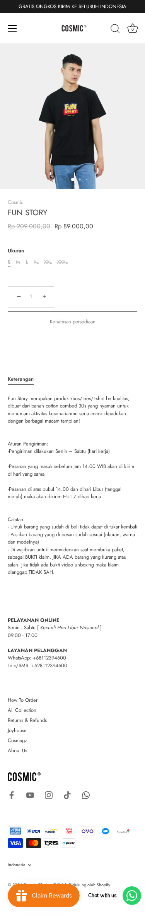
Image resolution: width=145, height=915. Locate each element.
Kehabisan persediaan (73, 321)
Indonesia (16, 865)
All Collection (22, 710)
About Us (17, 750)
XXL (48, 262)
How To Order (23, 700)
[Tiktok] (67, 794)
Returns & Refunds (27, 720)
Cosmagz (17, 740)
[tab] (24, 379)
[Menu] (12, 28)
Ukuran (16, 251)
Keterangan (21, 379)
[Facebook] (11, 794)
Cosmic (15, 202)
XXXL (62, 262)
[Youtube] (30, 794)
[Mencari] (115, 29)
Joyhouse (17, 730)
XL (36, 262)
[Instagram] (49, 794)
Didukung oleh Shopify (89, 885)
